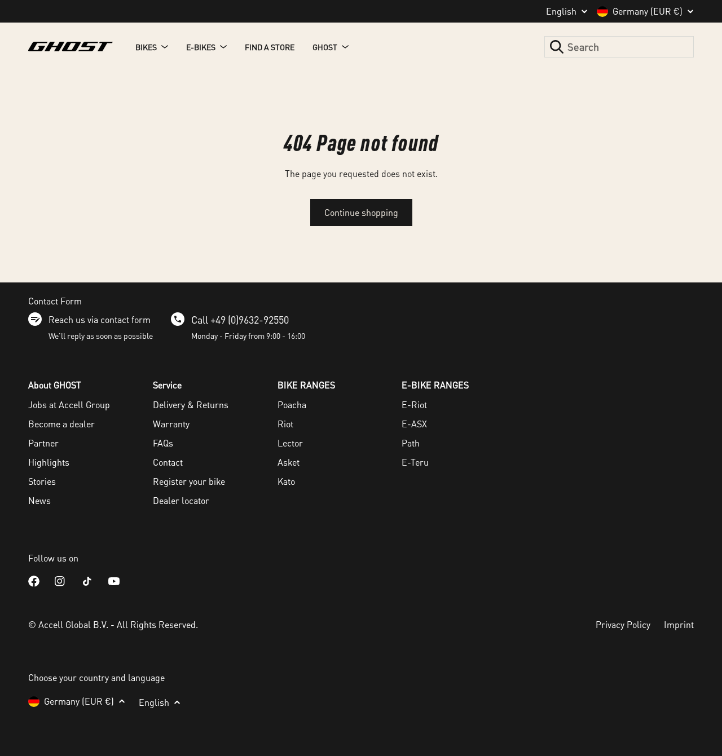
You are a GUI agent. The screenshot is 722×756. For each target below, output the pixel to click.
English (561, 11)
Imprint (679, 624)
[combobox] (619, 47)
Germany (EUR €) (648, 11)
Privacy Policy (623, 624)
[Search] (556, 47)
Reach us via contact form (100, 319)
